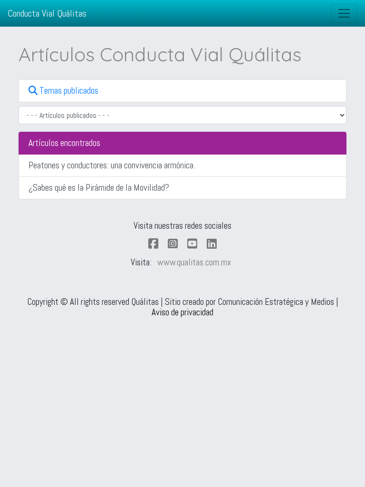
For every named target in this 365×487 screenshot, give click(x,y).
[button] (182, 90)
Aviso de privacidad (182, 312)
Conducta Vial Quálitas (47, 13)
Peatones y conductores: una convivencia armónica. (112, 165)
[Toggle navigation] (344, 13)
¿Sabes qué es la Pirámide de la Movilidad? (99, 188)
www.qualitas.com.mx (194, 262)
